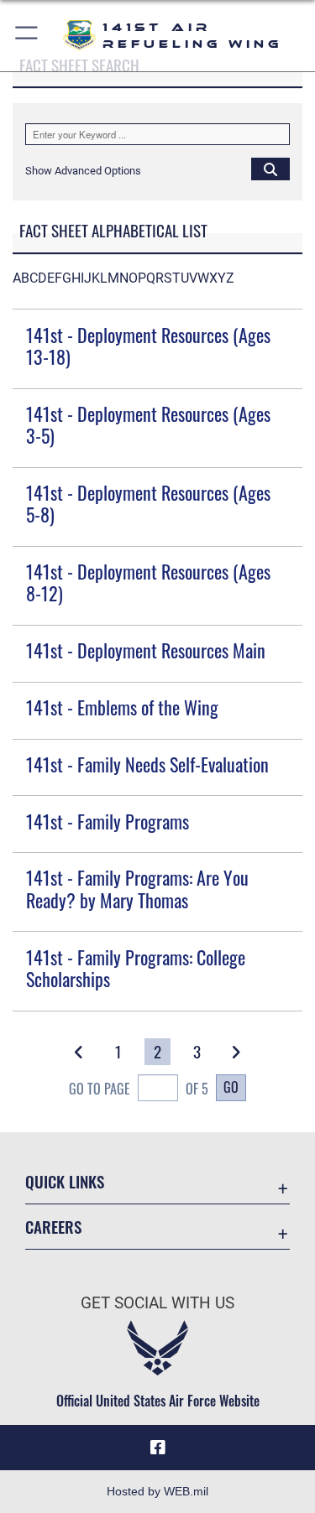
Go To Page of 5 (138, 1089)
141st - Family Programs (107, 821)
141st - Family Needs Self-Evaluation (147, 764)
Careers (53, 1226)
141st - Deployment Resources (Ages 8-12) (148, 582)
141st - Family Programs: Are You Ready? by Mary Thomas (137, 888)
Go (231, 1087)
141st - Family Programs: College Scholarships (135, 968)
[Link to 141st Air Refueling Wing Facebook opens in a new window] (158, 1447)
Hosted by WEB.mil (157, 1491)
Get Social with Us (157, 1303)
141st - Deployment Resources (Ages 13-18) (148, 345)
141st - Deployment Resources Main (145, 650)
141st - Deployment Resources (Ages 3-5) (148, 424)
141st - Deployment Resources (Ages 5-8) (148, 503)
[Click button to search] (270, 168)
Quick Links (64, 1181)
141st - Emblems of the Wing (122, 707)
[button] (27, 35)
